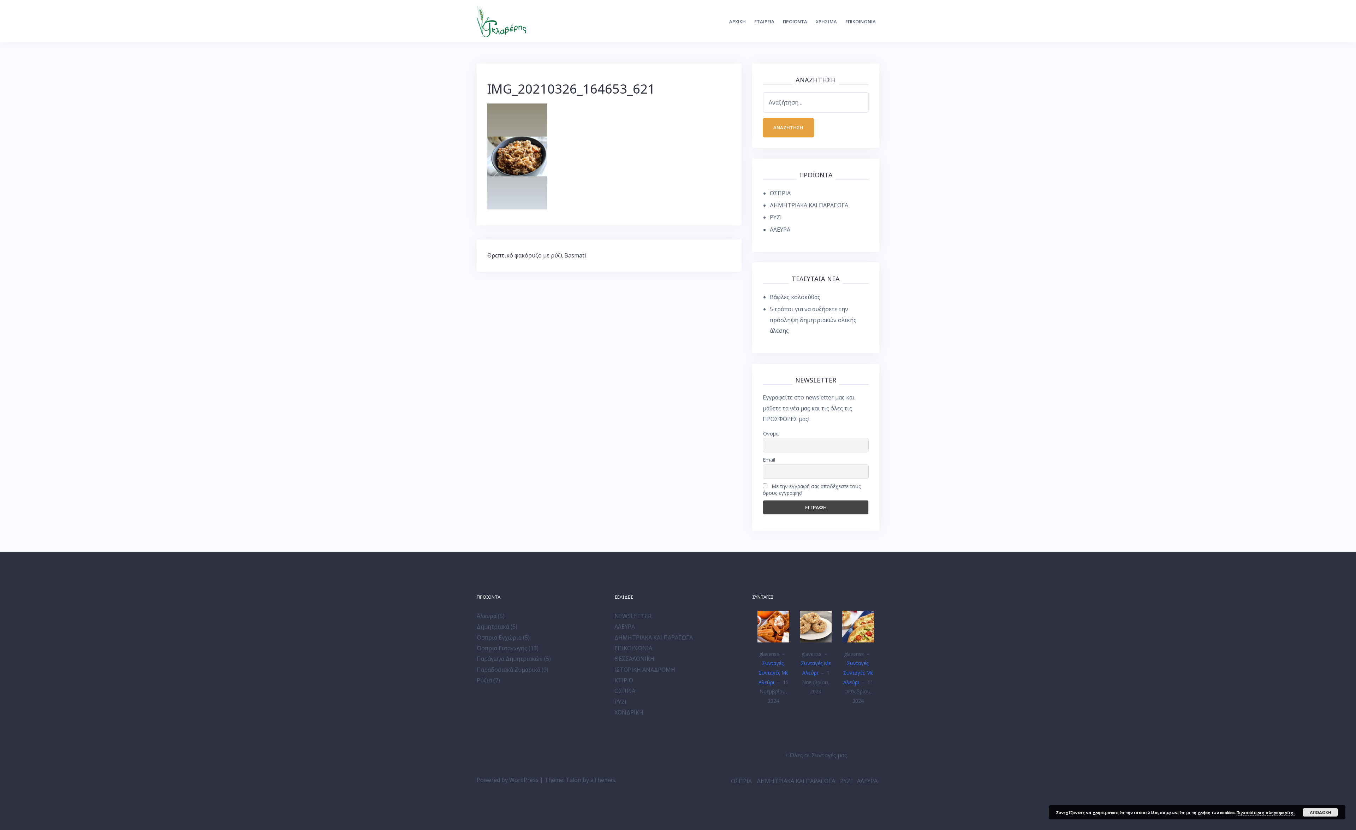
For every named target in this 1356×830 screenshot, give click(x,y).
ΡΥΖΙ (776, 217)
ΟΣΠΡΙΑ (780, 193)
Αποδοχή (1320, 812)
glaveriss (769, 654)
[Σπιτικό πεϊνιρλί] (858, 626)
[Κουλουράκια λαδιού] (816, 626)
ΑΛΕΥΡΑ (780, 229)
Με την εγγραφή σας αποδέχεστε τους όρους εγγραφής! (812, 489)
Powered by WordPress (508, 780)
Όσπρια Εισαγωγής (502, 648)
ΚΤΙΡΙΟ (623, 680)
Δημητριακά (493, 626)
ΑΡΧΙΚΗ (737, 21)
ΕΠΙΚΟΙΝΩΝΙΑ (860, 21)
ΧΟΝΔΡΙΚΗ (628, 712)
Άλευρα (486, 616)
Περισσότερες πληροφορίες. (1266, 812)
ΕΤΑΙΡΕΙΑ (764, 21)
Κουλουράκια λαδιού (816, 722)
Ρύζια (484, 680)
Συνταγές (773, 663)
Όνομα (771, 433)
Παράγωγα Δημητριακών (510, 659)
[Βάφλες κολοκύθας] (773, 626)
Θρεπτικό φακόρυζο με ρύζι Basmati (536, 255)
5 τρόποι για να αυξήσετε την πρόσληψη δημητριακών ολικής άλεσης (813, 319)
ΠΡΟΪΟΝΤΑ (795, 21)
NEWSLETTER (633, 616)
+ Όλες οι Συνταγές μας (816, 755)
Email (769, 459)
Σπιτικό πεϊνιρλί (858, 727)
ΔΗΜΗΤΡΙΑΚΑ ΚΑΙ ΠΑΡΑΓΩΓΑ (809, 205)
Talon (573, 780)
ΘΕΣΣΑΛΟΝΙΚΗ (634, 659)
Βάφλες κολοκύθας (795, 297)
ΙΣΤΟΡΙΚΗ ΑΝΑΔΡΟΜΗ (644, 670)
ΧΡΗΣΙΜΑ (826, 21)
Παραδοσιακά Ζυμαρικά (508, 670)
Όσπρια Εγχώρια (499, 637)
